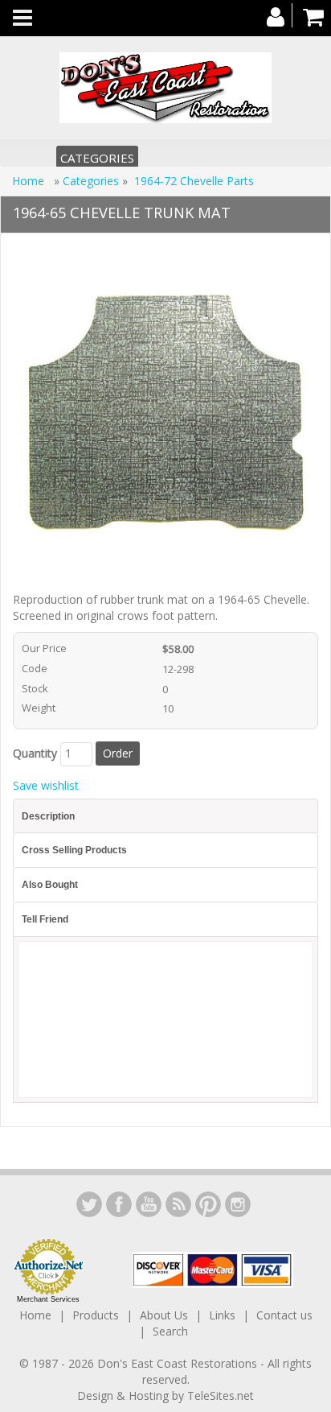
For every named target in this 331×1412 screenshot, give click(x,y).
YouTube (148, 1204)
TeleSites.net (220, 1395)
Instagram (238, 1204)
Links (222, 1315)
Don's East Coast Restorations (178, 1363)
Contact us (284, 1315)
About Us (164, 1315)
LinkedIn (89, 1204)
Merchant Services (48, 1299)
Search (170, 1331)
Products (95, 1315)
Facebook (119, 1204)
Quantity (35, 753)
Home (29, 180)
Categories (97, 158)
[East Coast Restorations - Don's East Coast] (165, 87)
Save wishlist (46, 785)
